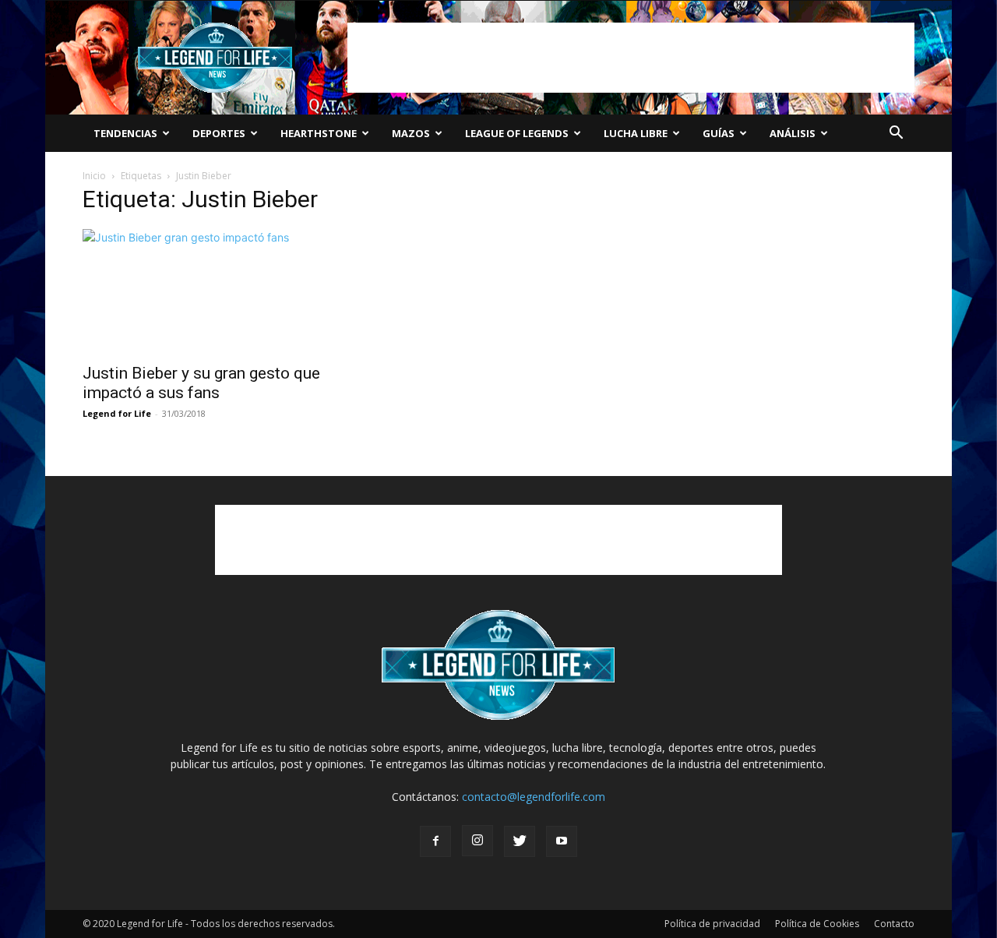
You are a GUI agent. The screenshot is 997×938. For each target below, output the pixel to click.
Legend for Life (117, 413)
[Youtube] (561, 841)
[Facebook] (435, 841)
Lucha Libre (636, 133)
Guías (719, 133)
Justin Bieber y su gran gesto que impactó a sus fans (201, 383)
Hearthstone (318, 133)
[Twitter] (519, 841)
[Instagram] (477, 840)
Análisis (793, 133)
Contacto (894, 923)
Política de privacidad (712, 923)
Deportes (218, 133)
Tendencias (125, 133)
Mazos (411, 133)
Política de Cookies (817, 923)
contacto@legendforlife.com (533, 796)
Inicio (94, 175)
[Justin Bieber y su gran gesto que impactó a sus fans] (209, 291)
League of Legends (517, 133)
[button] (895, 134)
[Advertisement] (630, 58)
